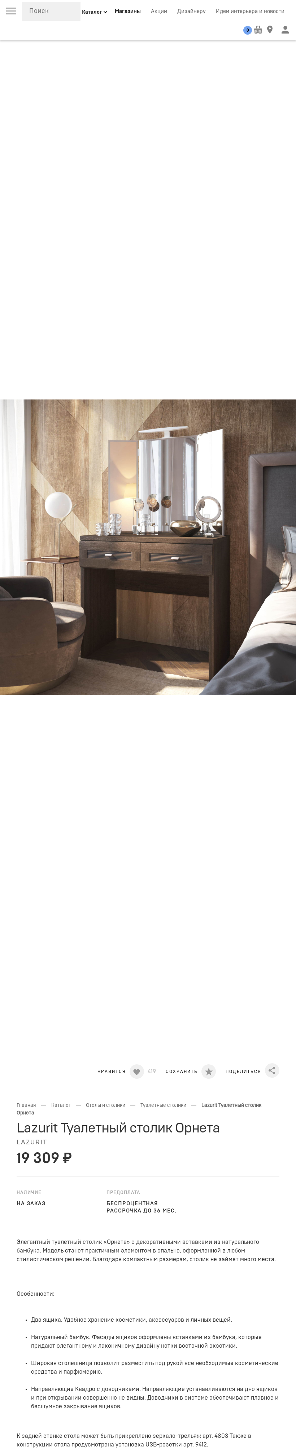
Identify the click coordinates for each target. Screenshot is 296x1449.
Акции (159, 11)
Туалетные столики (163, 1105)
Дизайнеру (191, 11)
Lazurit (32, 1142)
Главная (26, 1105)
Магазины (128, 11)
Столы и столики (105, 1105)
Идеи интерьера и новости (250, 11)
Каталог (61, 1105)
